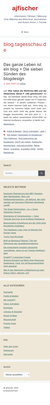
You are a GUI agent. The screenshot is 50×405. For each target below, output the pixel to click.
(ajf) (5, 91)
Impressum (8, 350)
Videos (6, 327)
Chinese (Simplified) (9, 399)
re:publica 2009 (28, 149)
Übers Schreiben (30, 131)
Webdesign (8, 152)
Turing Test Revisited (13, 237)
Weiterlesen (8, 124)
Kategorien (37, 142)
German (43, 399)
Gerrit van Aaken (23, 142)
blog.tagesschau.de (27, 138)
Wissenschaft (9, 319)
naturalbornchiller (25, 145)
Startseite (8, 292)
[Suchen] (41, 173)
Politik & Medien (14, 131)
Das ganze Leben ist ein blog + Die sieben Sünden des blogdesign (23, 71)
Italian (3, 402)
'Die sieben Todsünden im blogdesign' (24, 135)
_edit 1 (43, 131)
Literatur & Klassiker (12, 312)
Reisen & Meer (10, 316)
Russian (21, 402)
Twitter (40, 149)
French (36, 399)
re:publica (15, 149)
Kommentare (9, 145)
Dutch (22, 399)
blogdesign (8, 142)
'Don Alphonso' (10, 138)
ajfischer (25, 8)
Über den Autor (10, 346)
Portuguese (11, 402)
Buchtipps (8, 308)
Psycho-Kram (9, 323)
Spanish (29, 402)
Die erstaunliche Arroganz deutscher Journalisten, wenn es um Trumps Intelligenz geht (24, 250)
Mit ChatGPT (9, 300)
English (28, 399)
